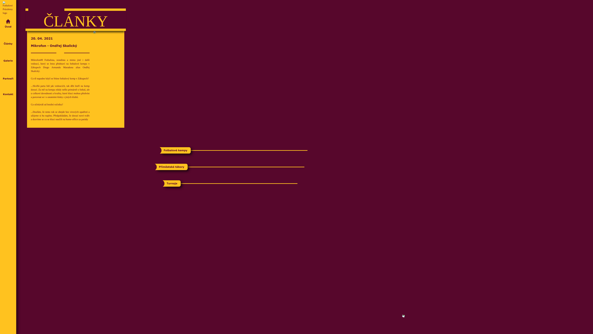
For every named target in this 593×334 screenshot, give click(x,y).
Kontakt (8, 94)
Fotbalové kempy (175, 150)
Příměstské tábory (171, 167)
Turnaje (172, 183)
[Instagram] (8, 327)
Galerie (8, 60)
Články (8, 43)
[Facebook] (8, 317)
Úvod (8, 26)
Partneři (8, 78)
